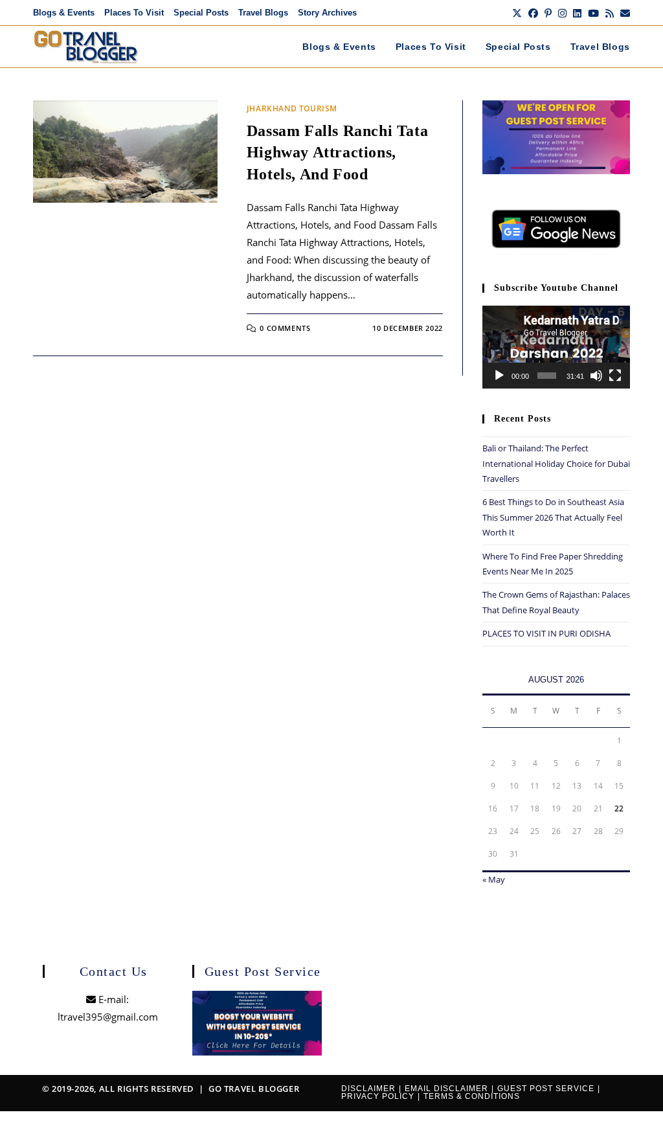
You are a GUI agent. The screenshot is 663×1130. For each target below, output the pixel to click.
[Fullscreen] (615, 375)
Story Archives (327, 12)
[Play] (499, 375)
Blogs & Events (64, 12)
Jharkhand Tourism (292, 108)
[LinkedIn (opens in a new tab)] (577, 12)
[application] (556, 347)
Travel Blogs (263, 12)
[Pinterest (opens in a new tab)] (548, 12)
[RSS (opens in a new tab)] (609, 12)
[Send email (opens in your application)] (623, 12)
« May (493, 879)
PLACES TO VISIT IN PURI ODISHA (546, 633)
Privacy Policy (377, 1096)
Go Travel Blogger (253, 1088)
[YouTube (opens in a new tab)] (593, 12)
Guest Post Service (545, 1088)
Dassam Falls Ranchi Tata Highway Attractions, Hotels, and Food (337, 152)
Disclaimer (368, 1088)
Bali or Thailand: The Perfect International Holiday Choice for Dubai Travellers (556, 463)
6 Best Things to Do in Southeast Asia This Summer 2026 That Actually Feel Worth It (553, 517)
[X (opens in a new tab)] (517, 12)
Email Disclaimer (446, 1088)
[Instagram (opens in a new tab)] (562, 12)
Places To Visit (134, 12)
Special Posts (201, 12)
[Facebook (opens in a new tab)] (533, 12)
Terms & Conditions (471, 1096)
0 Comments (285, 328)
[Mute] (596, 375)
